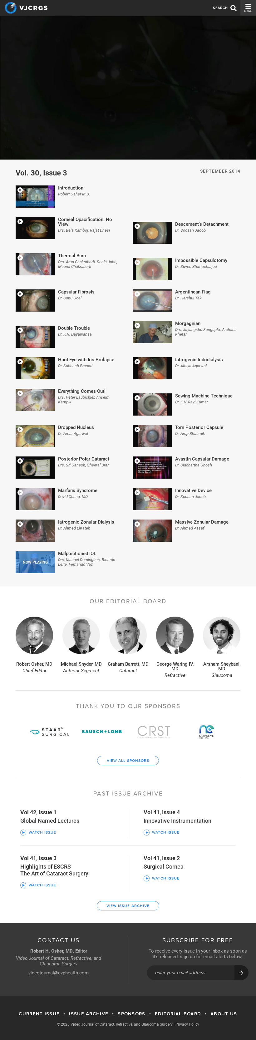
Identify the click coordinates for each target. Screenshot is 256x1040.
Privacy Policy (187, 1024)
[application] (128, 88)
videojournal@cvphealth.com (58, 972)
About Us (223, 1013)
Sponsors (131, 1013)
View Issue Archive (128, 906)
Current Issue (39, 1013)
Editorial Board (178, 1013)
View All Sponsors (128, 760)
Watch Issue (42, 832)
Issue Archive (88, 1013)
